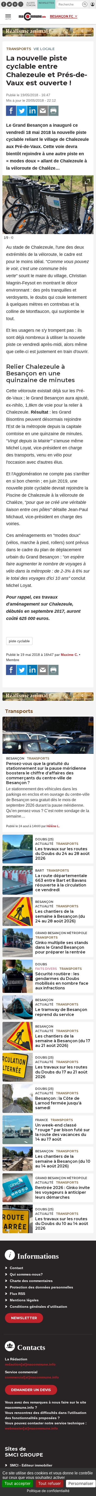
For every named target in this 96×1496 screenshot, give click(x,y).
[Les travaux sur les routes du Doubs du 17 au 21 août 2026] (17, 1064)
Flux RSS (17, 1294)
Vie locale (44, 49)
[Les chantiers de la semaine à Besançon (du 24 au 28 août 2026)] (17, 908)
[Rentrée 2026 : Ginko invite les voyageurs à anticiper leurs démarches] (17, 1184)
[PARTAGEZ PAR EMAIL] (43, 111)
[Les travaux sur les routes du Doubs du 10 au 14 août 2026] (17, 1216)
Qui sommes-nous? (26, 1274)
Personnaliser (80, 1483)
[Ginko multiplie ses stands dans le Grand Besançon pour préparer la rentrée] (17, 939)
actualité (44, 844)
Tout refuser (49, 1483)
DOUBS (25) (44, 839)
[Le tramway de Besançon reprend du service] (17, 1006)
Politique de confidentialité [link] (48, 1491)
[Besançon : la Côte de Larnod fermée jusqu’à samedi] (17, 1095)
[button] (84, 4)
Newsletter (24, 1318)
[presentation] (76, 228)
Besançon (15, 758)
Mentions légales (24, 1300)
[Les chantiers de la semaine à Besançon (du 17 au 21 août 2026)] (17, 1033)
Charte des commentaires (31, 1281)
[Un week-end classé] (17, 1126)
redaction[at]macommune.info (30, 1364)
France (41, 1120)
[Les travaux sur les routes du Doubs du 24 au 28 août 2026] (17, 846)
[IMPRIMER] (53, 111)
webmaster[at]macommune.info (31, 1428)
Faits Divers (46, 969)
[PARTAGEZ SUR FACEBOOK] (11, 111)
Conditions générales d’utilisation (38, 1307)
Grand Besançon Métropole (61, 933)
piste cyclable (19, 641)
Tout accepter (17, 1483)
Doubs (41, 964)
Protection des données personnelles (41, 1287)
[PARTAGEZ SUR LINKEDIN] (32, 111)
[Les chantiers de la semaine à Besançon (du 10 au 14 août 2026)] (17, 1158)
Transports (18, 49)
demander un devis (31, 1390)
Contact (16, 1268)
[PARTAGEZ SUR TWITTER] (22, 111)
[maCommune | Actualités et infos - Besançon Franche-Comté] (32, 16)
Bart (39, 870)
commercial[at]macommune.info (32, 1377)
